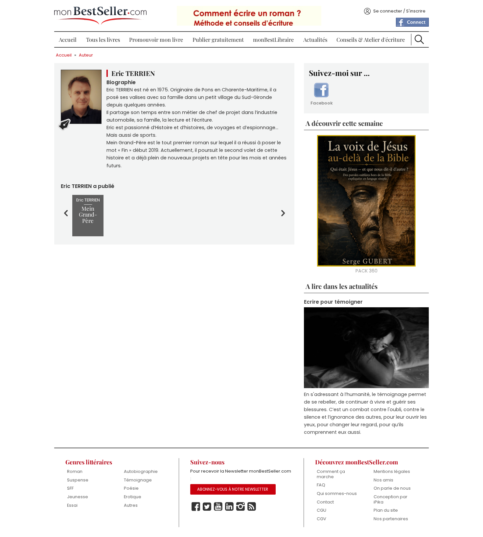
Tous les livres (103, 39)
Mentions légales (392, 471)
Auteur (86, 55)
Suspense (77, 480)
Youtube (218, 507)
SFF (70, 488)
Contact (325, 502)
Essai (72, 505)
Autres (131, 505)
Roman (74, 471)
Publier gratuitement (218, 39)
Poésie (131, 488)
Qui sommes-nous (337, 493)
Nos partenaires (391, 519)
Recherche (419, 39)
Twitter (207, 507)
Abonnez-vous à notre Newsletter (232, 489)
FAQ (321, 485)
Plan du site (386, 510)
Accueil (68, 39)
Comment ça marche (331, 474)
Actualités (315, 39)
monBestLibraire (273, 39)
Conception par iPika (390, 499)
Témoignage (138, 480)
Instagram (240, 507)
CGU (321, 510)
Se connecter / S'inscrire (399, 11)
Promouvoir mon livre (156, 39)
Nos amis (383, 480)
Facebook (321, 103)
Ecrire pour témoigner (333, 302)
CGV (321, 519)
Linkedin (229, 507)
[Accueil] (100, 15)
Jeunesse (77, 497)
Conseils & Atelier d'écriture (370, 39)
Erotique (132, 497)
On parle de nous (392, 488)
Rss (252, 507)
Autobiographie (141, 471)
